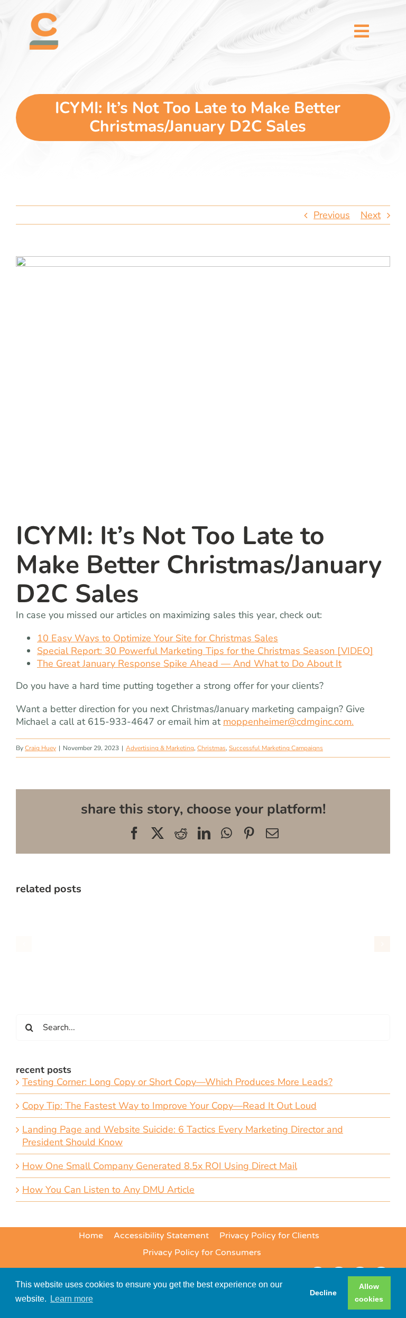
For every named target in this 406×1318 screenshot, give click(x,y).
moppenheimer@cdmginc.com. (288, 721)
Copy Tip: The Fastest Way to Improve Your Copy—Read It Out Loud (169, 1105)
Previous (331, 215)
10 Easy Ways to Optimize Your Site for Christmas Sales (157, 638)
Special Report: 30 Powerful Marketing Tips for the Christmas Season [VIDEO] (205, 650)
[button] (24, 944)
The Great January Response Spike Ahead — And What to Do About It (189, 663)
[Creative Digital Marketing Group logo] (43, 17)
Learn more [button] (71, 1298)
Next (371, 215)
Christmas (211, 748)
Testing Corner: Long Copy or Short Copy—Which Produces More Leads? (177, 1082)
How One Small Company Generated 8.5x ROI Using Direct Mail (159, 1166)
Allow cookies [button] (369, 1292)
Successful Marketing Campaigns (276, 748)
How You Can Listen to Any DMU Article (108, 1189)
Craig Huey (40, 748)
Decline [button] (323, 1292)
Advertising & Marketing (160, 748)
